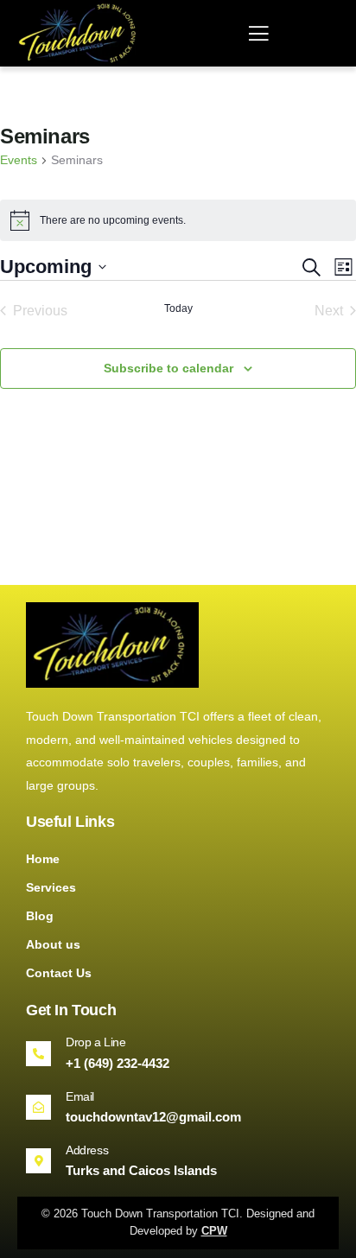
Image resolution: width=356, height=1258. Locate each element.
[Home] (80, 33)
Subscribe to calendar (168, 368)
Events (18, 160)
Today (178, 308)
